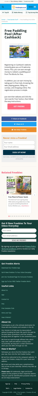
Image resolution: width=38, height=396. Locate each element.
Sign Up (7, 384)
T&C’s (7, 388)
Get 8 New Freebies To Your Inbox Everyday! (16, 272)
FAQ (3, 304)
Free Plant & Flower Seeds (18, 197)
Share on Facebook (19, 119)
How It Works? (6, 317)
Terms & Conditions (9, 249)
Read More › (25, 206)
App (3, 295)
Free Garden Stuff (12, 19)
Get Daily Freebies (20, 130)
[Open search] (3, 7)
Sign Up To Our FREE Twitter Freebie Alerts (16, 281)
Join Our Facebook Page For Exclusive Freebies (17, 277)
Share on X (20, 124)
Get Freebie (19, 106)
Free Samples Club (8, 308)
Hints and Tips (6, 313)
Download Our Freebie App (11, 268)
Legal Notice (17, 388)
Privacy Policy (30, 246)
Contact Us (5, 299)
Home (3, 19)
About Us (5, 290)
